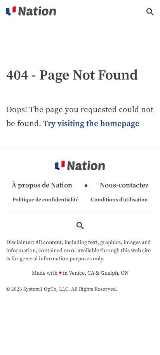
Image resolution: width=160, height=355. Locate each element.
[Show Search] (150, 12)
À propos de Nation (42, 186)
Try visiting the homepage (91, 124)
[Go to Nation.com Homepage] (31, 11)
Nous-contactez (124, 186)
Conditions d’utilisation (119, 199)
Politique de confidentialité (45, 199)
